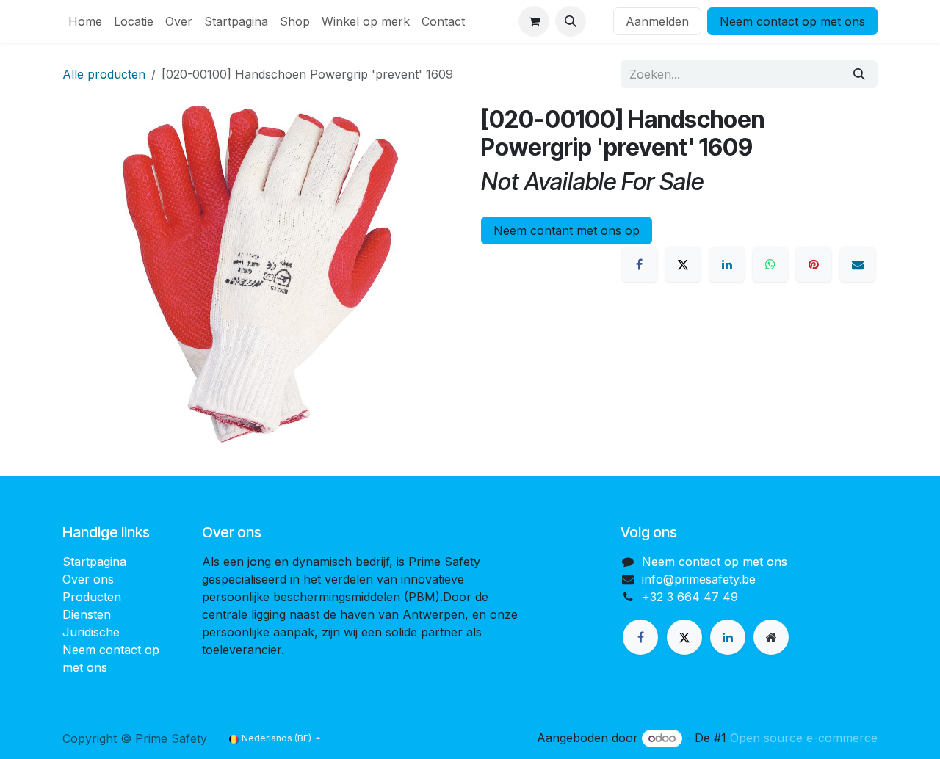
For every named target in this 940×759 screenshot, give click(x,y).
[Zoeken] (859, 74)
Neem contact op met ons (792, 21)
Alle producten (103, 74)
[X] (683, 264)
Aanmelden (657, 21)
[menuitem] (85, 21)
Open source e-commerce (804, 737)
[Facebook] (639, 264)
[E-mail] (857, 264)
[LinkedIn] (727, 264)
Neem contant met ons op (567, 230)
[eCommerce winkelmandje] (533, 21)
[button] (570, 21)
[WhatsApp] (770, 264)
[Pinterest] (813, 264)
